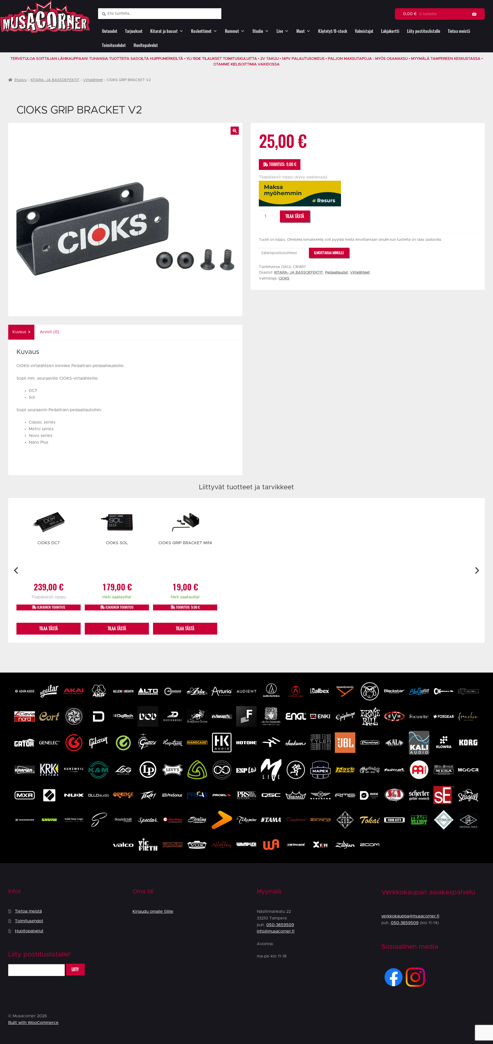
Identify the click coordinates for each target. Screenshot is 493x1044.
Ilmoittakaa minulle (329, 252)
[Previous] (16, 570)
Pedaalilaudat (336, 272)
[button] (235, 131)
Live (280, 31)
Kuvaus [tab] (19, 332)
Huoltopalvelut (146, 45)
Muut (300, 31)
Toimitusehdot (114, 45)
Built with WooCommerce (33, 1023)
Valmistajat (364, 31)
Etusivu (20, 80)
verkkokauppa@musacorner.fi (410, 916)
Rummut (232, 31)
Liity (75, 969)
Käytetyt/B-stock (332, 31)
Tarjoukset (134, 31)
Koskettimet (201, 31)
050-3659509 (280, 925)
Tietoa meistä (459, 31)
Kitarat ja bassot (164, 31)
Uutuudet (109, 31)
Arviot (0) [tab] (49, 332)
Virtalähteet (93, 80)
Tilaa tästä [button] (48, 628)
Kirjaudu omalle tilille (152, 911)
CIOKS (284, 278)
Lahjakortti (390, 31)
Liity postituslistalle (423, 31)
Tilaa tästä (295, 216)
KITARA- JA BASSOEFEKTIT (55, 80)
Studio (257, 31)
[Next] (476, 570)
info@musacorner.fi (276, 931)
